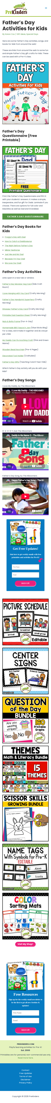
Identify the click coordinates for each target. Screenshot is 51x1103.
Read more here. (25, 1057)
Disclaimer (25, 1079)
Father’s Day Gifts (10, 362)
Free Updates (25, 1073)
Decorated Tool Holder (13, 355)
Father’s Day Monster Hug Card (17, 284)
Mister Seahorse (12, 250)
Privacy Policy (25, 1082)
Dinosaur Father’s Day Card (15, 309)
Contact (25, 1070)
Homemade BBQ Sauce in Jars (16, 327)
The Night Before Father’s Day (19, 245)
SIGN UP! (25, 583)
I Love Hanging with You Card (15, 293)
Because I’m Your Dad (15, 258)
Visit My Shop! (25, 944)
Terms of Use (25, 1076)
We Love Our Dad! (13, 263)
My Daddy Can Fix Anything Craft (17, 340)
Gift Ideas (21, 34)
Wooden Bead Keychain (13, 349)
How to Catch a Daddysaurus (18, 241)
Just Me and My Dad (14, 254)
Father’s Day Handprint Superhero (18, 299)
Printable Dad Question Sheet (16, 315)
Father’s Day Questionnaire (25, 216)
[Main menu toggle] (46, 8)
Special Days (32, 34)
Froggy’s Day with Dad (15, 237)
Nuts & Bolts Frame (11, 321)
